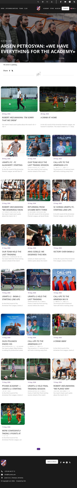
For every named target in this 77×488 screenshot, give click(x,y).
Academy (46, 8)
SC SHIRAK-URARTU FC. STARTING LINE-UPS (63, 208)
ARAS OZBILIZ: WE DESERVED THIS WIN (37, 253)
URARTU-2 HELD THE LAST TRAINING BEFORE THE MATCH (37, 298)
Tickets (65, 8)
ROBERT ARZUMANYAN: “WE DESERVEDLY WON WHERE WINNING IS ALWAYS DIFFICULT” (12, 209)
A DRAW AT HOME (49, 117)
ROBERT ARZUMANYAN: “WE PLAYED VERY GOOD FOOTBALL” (64, 388)
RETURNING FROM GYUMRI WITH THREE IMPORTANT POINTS (37, 209)
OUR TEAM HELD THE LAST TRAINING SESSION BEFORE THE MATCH (12, 253)
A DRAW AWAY (59, 341)
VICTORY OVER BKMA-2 (63, 251)
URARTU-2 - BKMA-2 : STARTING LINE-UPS (11, 298)
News (2, 8)
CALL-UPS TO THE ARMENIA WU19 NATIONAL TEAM (61, 298)
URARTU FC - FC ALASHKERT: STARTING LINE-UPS (12, 164)
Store (52, 8)
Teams (21, 8)
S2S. (24, 481)
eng (73, 8)
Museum (57, 8)
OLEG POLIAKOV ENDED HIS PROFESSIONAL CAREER (12, 343)
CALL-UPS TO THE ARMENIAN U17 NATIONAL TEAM (35, 343)
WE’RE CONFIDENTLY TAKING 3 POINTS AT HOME (11, 432)
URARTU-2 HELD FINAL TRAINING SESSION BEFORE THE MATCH (38, 388)
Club (25, 8)
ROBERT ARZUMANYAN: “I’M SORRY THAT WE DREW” (18, 119)
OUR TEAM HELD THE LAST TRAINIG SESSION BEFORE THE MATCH (38, 164)
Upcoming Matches (11, 8)
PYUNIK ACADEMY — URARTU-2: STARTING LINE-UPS (11, 388)
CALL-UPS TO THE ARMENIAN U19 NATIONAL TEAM (61, 164)
